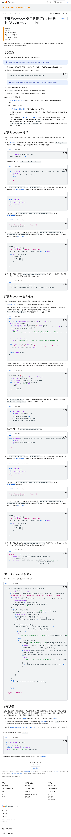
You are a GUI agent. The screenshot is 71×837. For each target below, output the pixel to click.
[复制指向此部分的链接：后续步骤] (16, 707)
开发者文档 (11, 143)
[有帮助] (63, 14)
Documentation (8, 7)
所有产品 (4, 822)
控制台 (17, 109)
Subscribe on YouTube (31, 794)
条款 (3, 829)
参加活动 (27, 797)
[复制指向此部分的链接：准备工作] (16, 53)
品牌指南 (50, 797)
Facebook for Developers (17, 101)
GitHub (4, 797)
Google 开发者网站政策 (16, 773)
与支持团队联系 (52, 786)
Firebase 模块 (20, 189)
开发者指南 (5, 786)
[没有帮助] (66, 14)
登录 (67, 2)
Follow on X (28, 791)
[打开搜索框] (47, 2)
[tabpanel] (37, 155)
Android (4, 811)
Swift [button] (10, 149)
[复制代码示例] (66, 74)
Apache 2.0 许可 (56, 772)
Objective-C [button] (18, 149)
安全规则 (43, 722)
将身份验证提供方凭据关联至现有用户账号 (23, 727)
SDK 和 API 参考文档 (7, 788)
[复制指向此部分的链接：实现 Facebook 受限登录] (35, 297)
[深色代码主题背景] (63, 74)
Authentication (24, 7)
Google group (52, 791)
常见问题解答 (51, 799)
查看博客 (27, 786)
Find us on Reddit (29, 788)
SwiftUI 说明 (20, 236)
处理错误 (43, 757)
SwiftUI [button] (11, 194)
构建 (32, 14)
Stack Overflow (52, 788)
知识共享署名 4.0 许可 (29, 772)
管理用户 (55, 719)
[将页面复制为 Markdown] (37, 22)
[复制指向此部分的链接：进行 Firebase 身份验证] (34, 574)
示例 (3, 791)
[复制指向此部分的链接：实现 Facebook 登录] (30, 133)
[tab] (10, 149)
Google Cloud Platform (8, 819)
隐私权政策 (9, 829)
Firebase (5, 14)
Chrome (4, 813)
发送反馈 (63, 18)
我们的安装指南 (16, 62)
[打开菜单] (3, 2)
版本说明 (50, 794)
